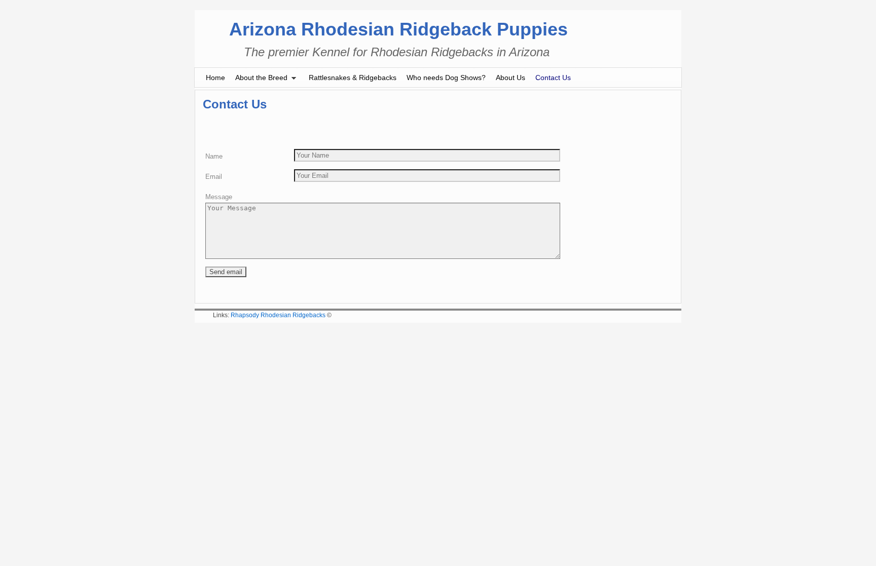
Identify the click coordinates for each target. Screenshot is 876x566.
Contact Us (553, 77)
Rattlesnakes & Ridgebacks (352, 77)
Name (214, 156)
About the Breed (258, 80)
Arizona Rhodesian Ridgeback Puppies (398, 29)
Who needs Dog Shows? (446, 77)
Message (218, 197)
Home (215, 77)
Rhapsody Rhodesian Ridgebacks (278, 315)
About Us (510, 77)
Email (213, 176)
